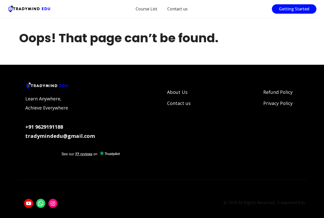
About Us (177, 92)
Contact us (177, 9)
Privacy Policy (278, 103)
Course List (146, 9)
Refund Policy (278, 92)
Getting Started (294, 9)
